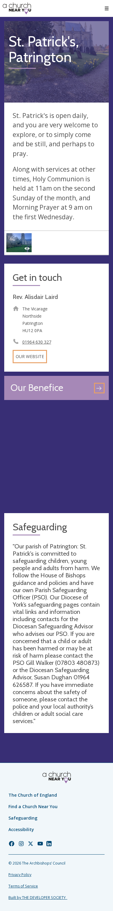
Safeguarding (22, 818)
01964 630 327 (36, 342)
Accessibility (21, 829)
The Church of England (32, 795)
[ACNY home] (17, 8)
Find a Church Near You (33, 806)
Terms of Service (23, 886)
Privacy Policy (19, 874)
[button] (106, 8)
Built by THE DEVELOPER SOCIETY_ (37, 897)
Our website (30, 356)
